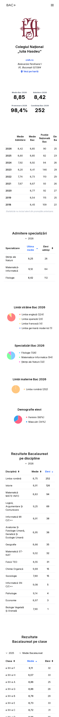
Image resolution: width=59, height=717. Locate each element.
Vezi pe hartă (30, 71)
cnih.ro (30, 60)
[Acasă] (11, 5)
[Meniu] (52, 5)
